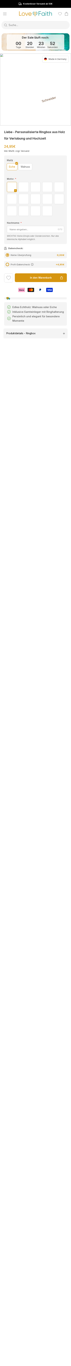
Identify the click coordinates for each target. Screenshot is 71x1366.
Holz (10, 160)
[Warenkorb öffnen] (66, 14)
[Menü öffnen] (5, 13)
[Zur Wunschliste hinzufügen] (8, 278)
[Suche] (5, 25)
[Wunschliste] (60, 14)
